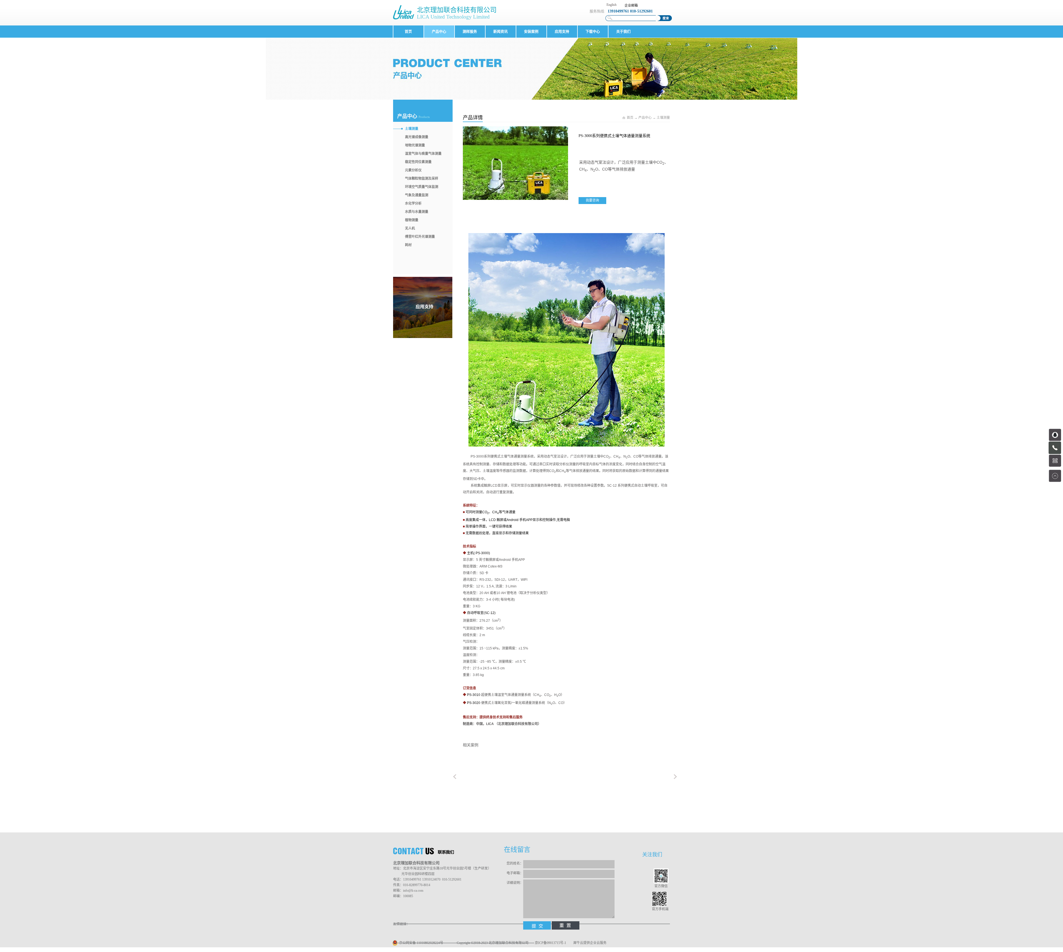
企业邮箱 (631, 5)
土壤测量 (663, 118)
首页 (408, 31)
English (611, 5)
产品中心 (645, 118)
